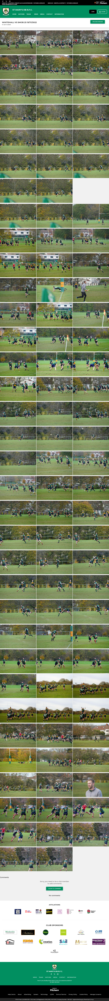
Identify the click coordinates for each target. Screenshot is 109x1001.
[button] (14, 14)
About (20, 994)
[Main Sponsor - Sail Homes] (63, 942)
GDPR (52, 994)
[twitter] (6, 1)
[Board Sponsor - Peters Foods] (45, 932)
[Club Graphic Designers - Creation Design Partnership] (45, 942)
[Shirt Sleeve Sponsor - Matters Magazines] (81, 932)
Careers (35, 994)
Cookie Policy (83, 994)
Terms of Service (61, 994)
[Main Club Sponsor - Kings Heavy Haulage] (28, 942)
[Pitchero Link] (103, 3)
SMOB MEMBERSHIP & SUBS (9, 4)
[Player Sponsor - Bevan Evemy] (99, 942)
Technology (44, 994)
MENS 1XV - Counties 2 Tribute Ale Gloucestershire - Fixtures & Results (23, 3)
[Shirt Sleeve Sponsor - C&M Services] (99, 932)
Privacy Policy (73, 994)
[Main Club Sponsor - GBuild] (10, 942)
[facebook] (3, 1)
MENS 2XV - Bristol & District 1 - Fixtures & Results (63, 3)
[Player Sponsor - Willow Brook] (54, 951)
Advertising (27, 994)
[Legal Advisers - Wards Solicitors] (63, 932)
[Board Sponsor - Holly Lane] (28, 932)
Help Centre (11, 994)
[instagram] (10, 1)
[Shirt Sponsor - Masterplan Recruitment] (81, 942)
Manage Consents (95, 994)
